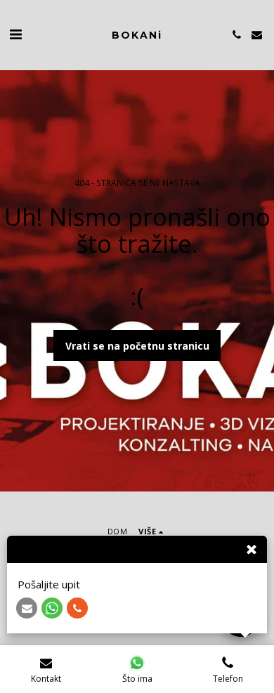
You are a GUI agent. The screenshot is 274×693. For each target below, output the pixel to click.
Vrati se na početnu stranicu (137, 345)
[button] (15, 34)
